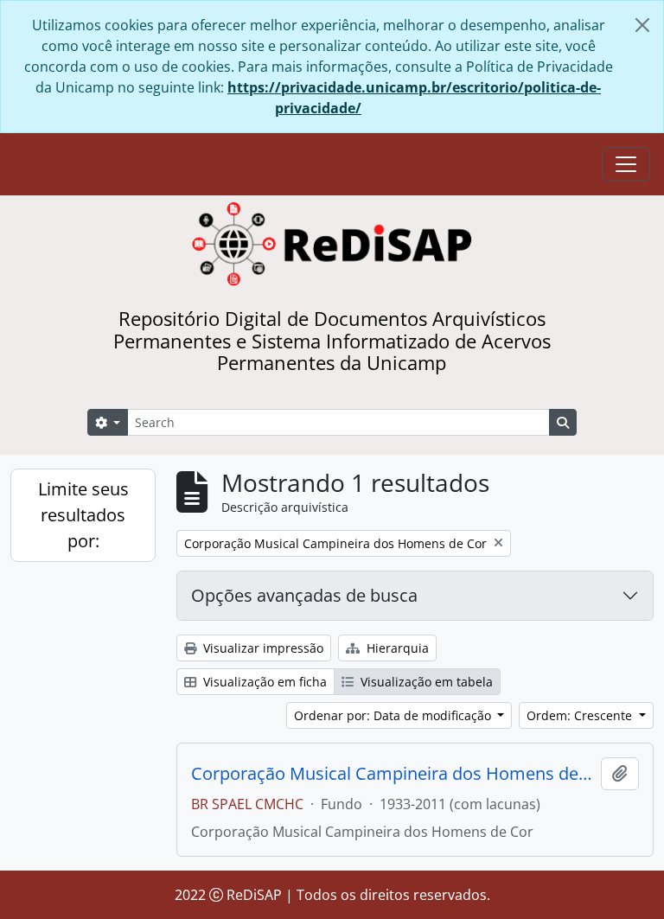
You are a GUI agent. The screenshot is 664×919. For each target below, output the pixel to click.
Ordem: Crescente (581, 715)
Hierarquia (396, 648)
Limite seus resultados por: (83, 514)
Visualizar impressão (261, 648)
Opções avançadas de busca (304, 595)
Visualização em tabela (425, 681)
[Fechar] (642, 25)
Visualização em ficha (263, 681)
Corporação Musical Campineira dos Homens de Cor (392, 773)
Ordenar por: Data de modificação (394, 715)
